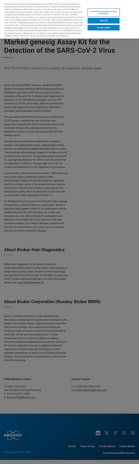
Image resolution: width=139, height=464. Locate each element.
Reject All (103, 21)
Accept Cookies (103, 28)
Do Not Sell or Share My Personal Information (103, 12)
